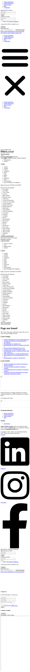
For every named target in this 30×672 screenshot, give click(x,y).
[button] (15, 71)
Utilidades (5, 233)
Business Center (7, 197)
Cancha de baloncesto (8, 200)
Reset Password (20, 30)
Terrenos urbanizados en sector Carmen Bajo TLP (16, 339)
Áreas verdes (6, 192)
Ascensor (4, 194)
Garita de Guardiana (8, 211)
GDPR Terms (14, 605)
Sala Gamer (5, 227)
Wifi (4, 234)
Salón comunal (6, 228)
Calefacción (6, 198)
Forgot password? (19, 31)
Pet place (5, 222)
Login (2, 15)
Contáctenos (7, 7)
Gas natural (5, 213)
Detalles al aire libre (8, 205)
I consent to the (10, 605)
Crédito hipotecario (9, 3)
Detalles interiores (7, 206)
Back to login (4, 31)
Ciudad (2, 164)
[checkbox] (1, 605)
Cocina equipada (7, 203)
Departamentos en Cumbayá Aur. (12, 343)
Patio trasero (6, 220)
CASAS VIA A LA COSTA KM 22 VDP (14, 349)
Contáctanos (7, 41)
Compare (3, 613)
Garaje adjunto (6, 209)
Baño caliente (6, 195)
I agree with (10, 21)
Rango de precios (5, 185)
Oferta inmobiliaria (8, 2)
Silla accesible (6, 231)
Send (2, 607)
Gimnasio (5, 214)
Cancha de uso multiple (8, 202)
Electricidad (6, 208)
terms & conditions (13, 21)
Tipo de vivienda (5, 154)
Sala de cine (6, 225)
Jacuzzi (4, 217)
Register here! (11, 31)
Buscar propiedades (5, 322)
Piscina (4, 223)
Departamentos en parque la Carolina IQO (14, 358)
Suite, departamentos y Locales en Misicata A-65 (16, 353)
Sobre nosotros (7, 4)
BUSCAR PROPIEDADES (7, 236)
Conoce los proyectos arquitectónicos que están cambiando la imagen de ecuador (16, 373)
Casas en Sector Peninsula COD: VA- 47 (14, 348)
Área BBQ (5, 191)
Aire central (5, 189)
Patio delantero (6, 219)
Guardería (5, 216)
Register (3, 27)
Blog (5, 6)
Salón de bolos (6, 230)
